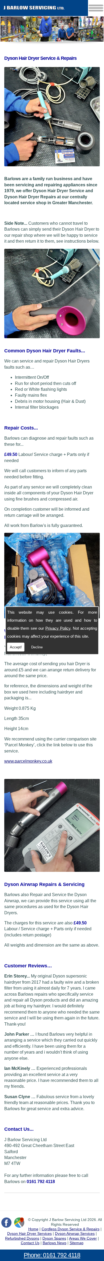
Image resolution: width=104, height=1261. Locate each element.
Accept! (16, 647)
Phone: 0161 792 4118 (52, 1255)
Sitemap (76, 1243)
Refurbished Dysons (22, 1238)
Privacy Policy (57, 628)
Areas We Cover (83, 1238)
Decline (37, 647)
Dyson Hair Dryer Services (29, 1233)
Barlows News (54, 1243)
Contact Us (30, 1243)
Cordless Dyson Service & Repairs (70, 1229)
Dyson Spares (54, 1238)
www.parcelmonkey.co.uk (28, 761)
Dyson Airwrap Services (75, 1233)
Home (33, 1229)
